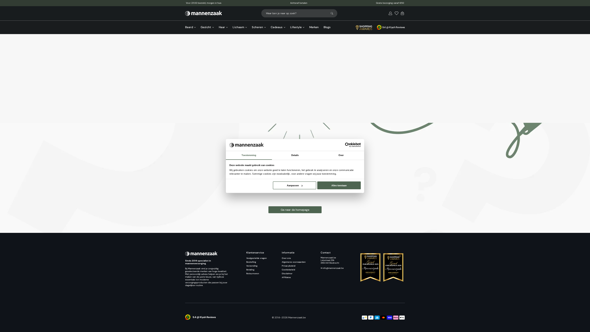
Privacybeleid (288, 266)
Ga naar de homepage (295, 210)
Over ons (286, 258)
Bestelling (251, 262)
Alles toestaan (339, 185)
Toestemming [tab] (249, 155)
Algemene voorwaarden (294, 262)
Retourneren (252, 273)
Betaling (250, 269)
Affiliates (286, 277)
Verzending (252, 266)
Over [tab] (341, 155)
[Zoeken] (333, 13)
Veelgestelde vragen (256, 258)
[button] (390, 13)
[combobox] (299, 13)
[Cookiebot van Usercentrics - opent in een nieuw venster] (347, 145)
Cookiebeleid (288, 269)
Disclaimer (287, 273)
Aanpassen (293, 185)
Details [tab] (295, 155)
